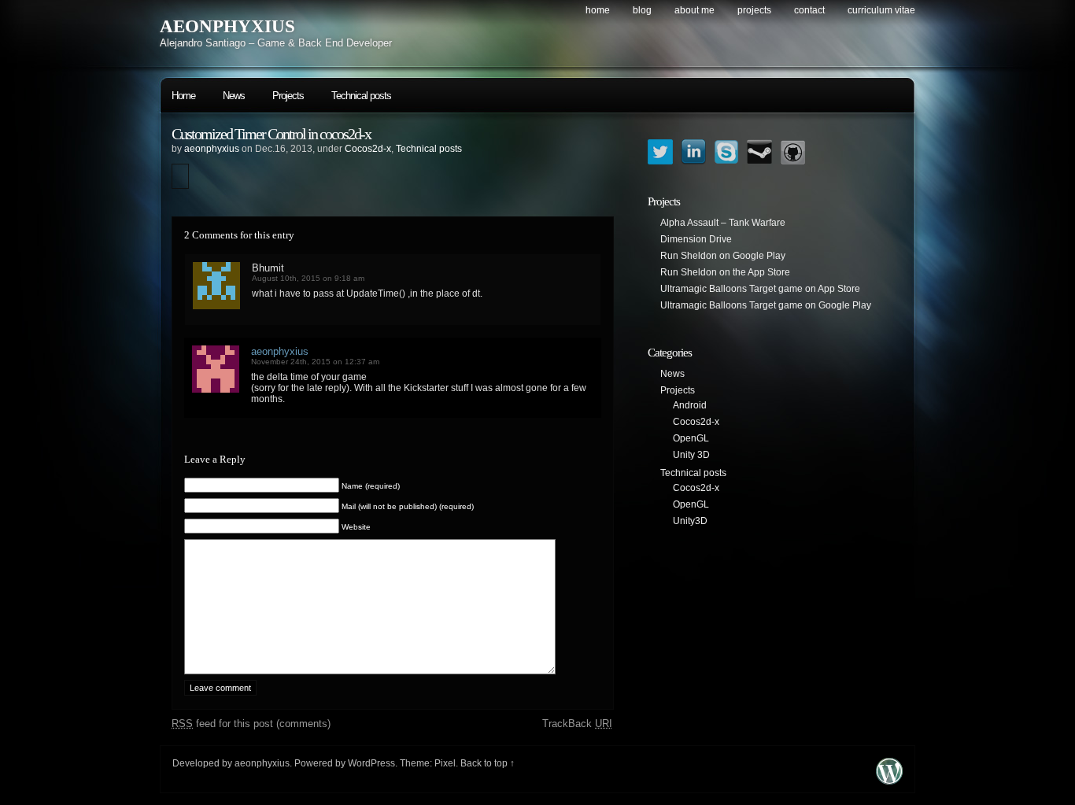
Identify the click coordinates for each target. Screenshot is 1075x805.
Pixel (445, 763)
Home (598, 10)
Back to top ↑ (487, 763)
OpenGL (691, 438)
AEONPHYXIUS (227, 26)
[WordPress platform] (889, 780)
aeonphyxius (211, 148)
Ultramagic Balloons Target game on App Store (760, 288)
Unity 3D (691, 454)
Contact (809, 10)
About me (694, 10)
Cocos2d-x (368, 148)
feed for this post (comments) (251, 723)
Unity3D (690, 520)
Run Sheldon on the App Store (725, 272)
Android (690, 405)
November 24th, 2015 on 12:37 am (315, 361)
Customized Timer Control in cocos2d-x (271, 133)
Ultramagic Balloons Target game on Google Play (765, 305)
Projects (754, 10)
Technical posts (361, 96)
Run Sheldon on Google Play (722, 255)
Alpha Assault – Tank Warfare (722, 222)
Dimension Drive (696, 239)
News (234, 96)
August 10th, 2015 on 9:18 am (308, 278)
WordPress (371, 763)
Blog (642, 10)
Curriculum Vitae (881, 10)
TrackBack (577, 723)
